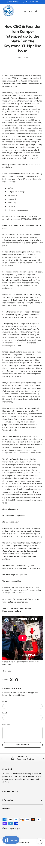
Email (4, 713)
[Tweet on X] (11, 679)
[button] (36, 11)
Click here (6, 599)
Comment (6, 724)
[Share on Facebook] (16, 679)
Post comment (22, 745)
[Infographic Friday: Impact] (3, 842)
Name (4, 702)
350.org (24, 81)
